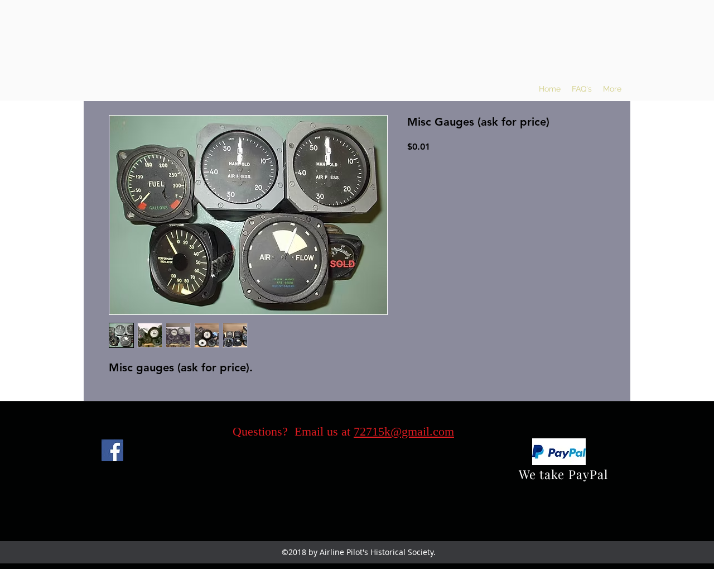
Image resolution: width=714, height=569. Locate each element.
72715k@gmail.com (404, 431)
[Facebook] (112, 450)
